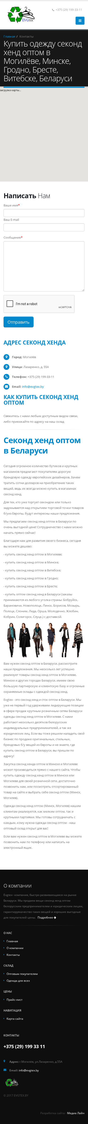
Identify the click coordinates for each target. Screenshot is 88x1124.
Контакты (13, 955)
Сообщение (13, 237)
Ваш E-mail (11, 219)
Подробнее (46, 917)
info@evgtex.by (29, 1070)
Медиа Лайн (75, 1113)
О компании (15, 948)
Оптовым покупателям (22, 974)
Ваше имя (12, 205)
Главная (12, 941)
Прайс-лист (15, 999)
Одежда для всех (18, 980)
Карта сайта (15, 1018)
